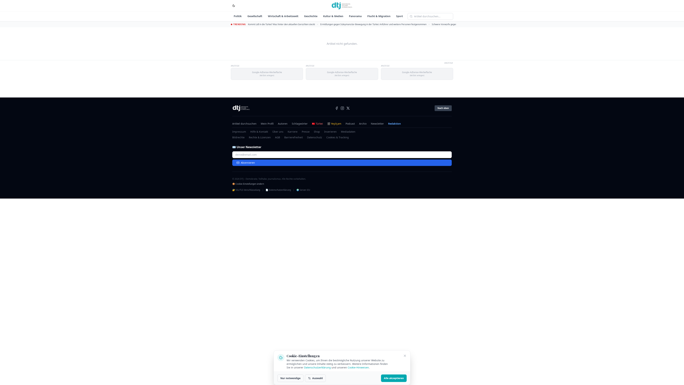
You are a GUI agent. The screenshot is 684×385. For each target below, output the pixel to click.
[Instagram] (342, 108)
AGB (277, 137)
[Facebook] (336, 108)
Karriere (292, 131)
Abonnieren (248, 162)
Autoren (282, 123)
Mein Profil (267, 123)
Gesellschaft (254, 16)
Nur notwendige (290, 378)
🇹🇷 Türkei (317, 123)
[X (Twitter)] (348, 108)
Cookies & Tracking (337, 137)
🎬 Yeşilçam (334, 123)
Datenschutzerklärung (317, 367)
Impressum (239, 131)
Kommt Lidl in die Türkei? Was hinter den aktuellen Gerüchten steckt (281, 24)
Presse (306, 131)
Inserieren (330, 131)
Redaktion (394, 123)
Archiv (363, 123)
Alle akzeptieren (394, 378)
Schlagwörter (300, 123)
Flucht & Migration (378, 16)
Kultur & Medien (333, 16)
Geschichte (310, 16)
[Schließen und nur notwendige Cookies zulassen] (405, 356)
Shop (317, 131)
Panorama (355, 16)
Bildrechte (238, 137)
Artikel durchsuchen (244, 123)
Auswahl (317, 378)
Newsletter (377, 123)
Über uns (277, 131)
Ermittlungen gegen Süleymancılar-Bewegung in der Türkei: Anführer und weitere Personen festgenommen (373, 24)
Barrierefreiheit (293, 137)
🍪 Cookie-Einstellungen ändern (248, 184)
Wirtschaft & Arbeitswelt (283, 16)
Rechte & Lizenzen (260, 137)
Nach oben (443, 108)
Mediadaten (348, 131)
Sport (399, 16)
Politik (238, 16)
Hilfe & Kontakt (259, 131)
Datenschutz (314, 137)
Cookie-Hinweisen (358, 367)
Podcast (350, 123)
